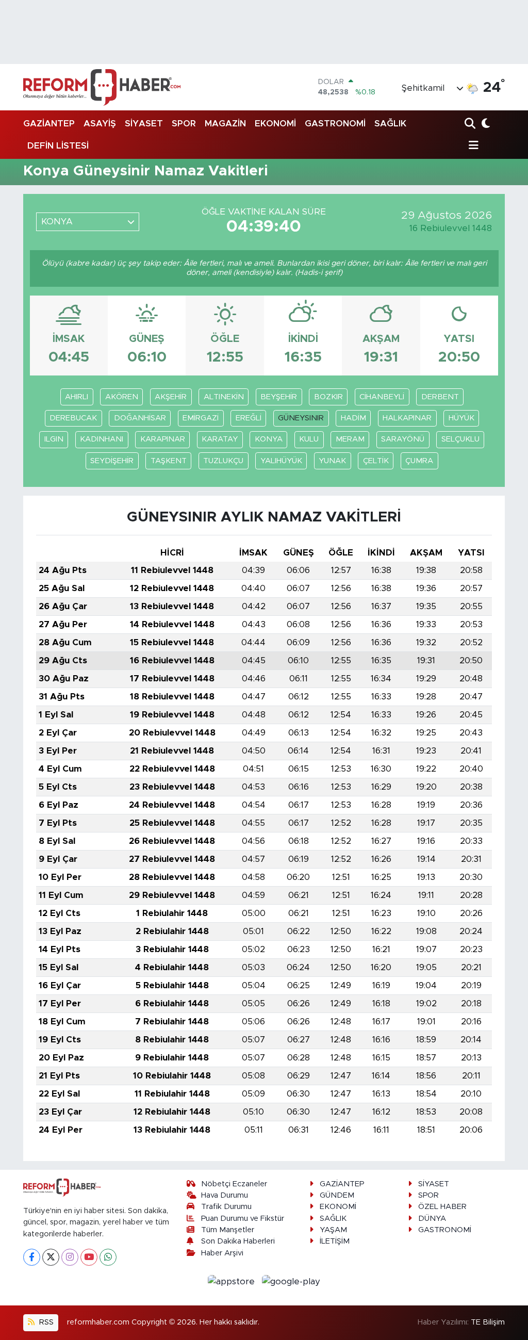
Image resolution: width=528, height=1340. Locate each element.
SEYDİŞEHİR (112, 461)
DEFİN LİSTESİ (58, 145)
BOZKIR (328, 397)
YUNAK (332, 461)
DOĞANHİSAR (140, 418)
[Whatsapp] (108, 1257)
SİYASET (144, 123)
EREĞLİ (248, 418)
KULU (309, 439)
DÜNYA (432, 1218)
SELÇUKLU (460, 439)
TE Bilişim (488, 1322)
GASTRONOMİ (335, 123)
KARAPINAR (162, 439)
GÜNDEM (337, 1195)
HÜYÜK (461, 418)
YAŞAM (333, 1230)
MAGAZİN (225, 123)
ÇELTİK (376, 461)
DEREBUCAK (73, 418)
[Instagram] (69, 1257)
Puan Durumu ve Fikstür (242, 1218)
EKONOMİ (275, 123)
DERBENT (440, 397)
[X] (50, 1257)
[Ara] (471, 124)
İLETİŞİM (335, 1241)
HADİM (353, 418)
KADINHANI (101, 439)
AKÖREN (121, 397)
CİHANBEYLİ (381, 397)
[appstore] (233, 1281)
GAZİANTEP (49, 123)
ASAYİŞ (100, 123)
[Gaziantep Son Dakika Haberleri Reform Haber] (101, 87)
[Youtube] (88, 1257)
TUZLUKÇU (223, 461)
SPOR (184, 123)
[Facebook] (31, 1257)
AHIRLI (76, 397)
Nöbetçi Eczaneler (234, 1184)
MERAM (350, 439)
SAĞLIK (390, 123)
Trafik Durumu (226, 1207)
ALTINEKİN (224, 397)
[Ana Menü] (472, 146)
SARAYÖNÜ (402, 439)
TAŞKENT (169, 461)
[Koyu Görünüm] (484, 124)
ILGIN (53, 439)
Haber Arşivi (222, 1253)
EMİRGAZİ (201, 418)
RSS (45, 1322)
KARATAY (220, 439)
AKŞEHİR (171, 397)
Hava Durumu (224, 1195)
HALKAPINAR (407, 418)
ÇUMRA (419, 461)
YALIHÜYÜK (281, 461)
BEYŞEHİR (278, 397)
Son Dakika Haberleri (238, 1241)
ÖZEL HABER (442, 1207)
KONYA (269, 439)
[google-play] (291, 1281)
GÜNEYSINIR (301, 418)
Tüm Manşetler (227, 1230)
